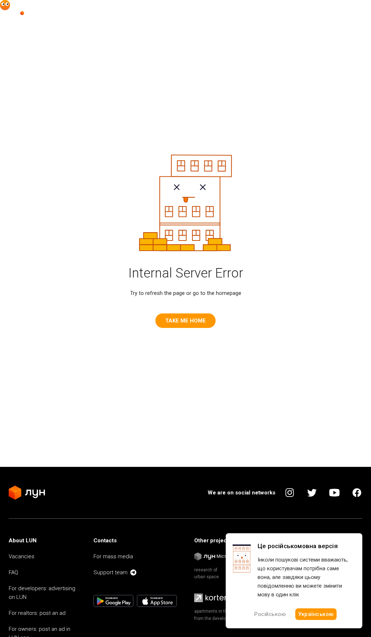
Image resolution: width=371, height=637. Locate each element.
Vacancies (21, 556)
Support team (110, 572)
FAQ (13, 572)
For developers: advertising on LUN (42, 592)
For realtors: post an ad (37, 613)
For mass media (113, 556)
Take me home (185, 320)
